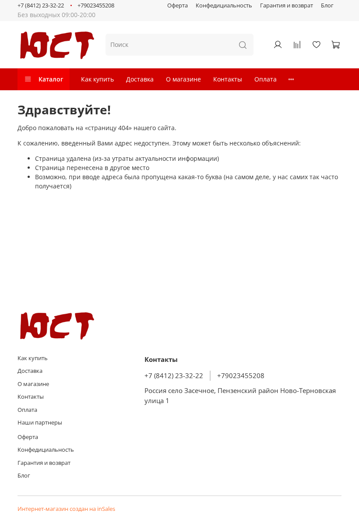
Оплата (265, 79)
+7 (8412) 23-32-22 (41, 5)
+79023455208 (95, 5)
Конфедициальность (224, 5)
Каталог (51, 79)
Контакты (227, 79)
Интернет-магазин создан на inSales (66, 509)
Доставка (140, 79)
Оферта (177, 5)
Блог (327, 5)
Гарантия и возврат (286, 5)
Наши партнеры (40, 422)
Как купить (97, 79)
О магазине (183, 79)
